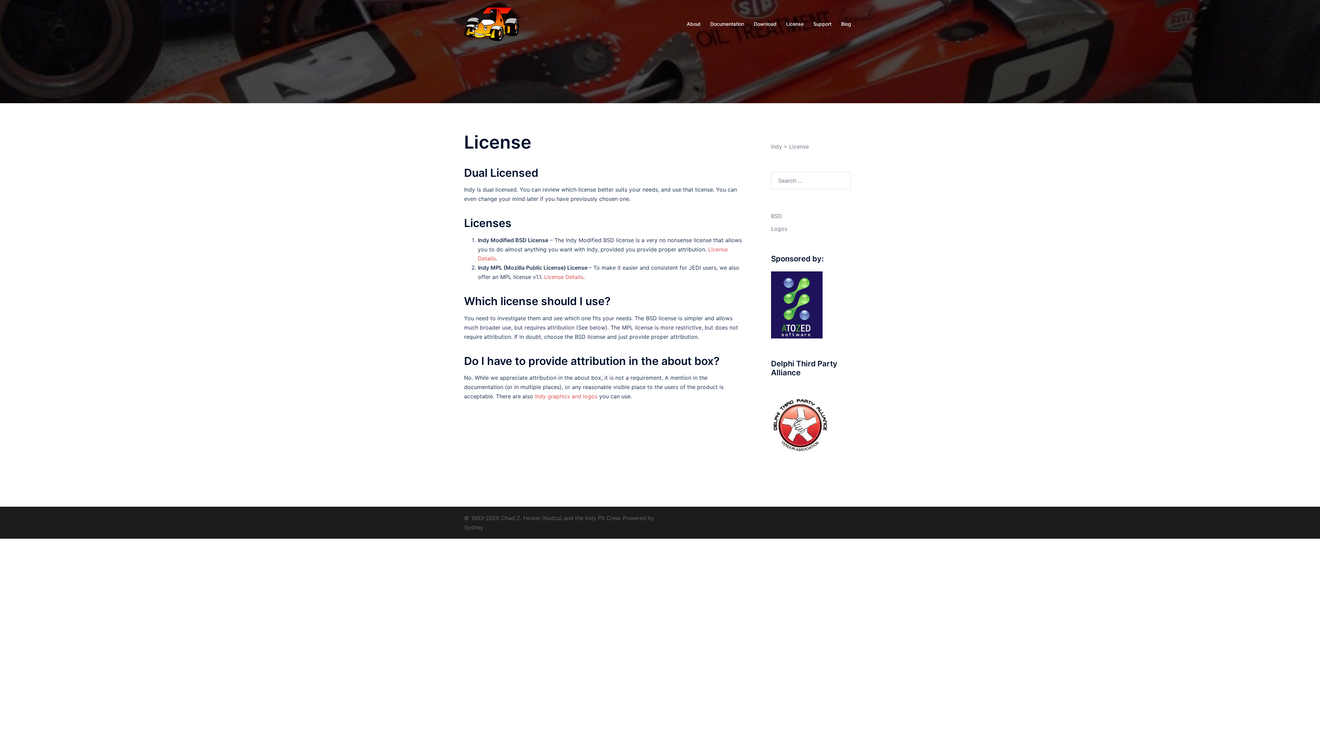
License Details (563, 276)
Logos (779, 228)
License (795, 24)
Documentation (727, 24)
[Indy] (491, 23)
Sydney (473, 527)
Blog (846, 24)
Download (765, 24)
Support (822, 24)
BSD (776, 216)
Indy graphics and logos (566, 396)
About (694, 24)
